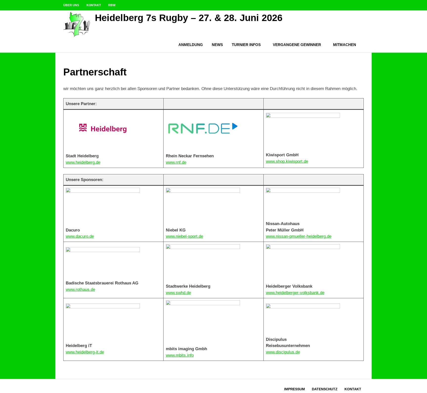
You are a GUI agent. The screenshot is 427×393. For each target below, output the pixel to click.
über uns (71, 5)
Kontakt (93, 5)
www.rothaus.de (80, 289)
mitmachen (344, 45)
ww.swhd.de (180, 292)
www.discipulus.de (283, 352)
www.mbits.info (180, 355)
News (217, 45)
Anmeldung (190, 45)
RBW (111, 5)
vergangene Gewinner (297, 45)
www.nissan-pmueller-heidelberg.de (298, 236)
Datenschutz (325, 389)
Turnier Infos (246, 45)
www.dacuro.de (80, 236)
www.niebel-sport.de (184, 236)
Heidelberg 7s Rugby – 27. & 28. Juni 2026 (188, 18)
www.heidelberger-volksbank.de (295, 292)
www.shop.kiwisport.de (287, 161)
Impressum (294, 389)
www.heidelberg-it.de (85, 352)
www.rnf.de (176, 162)
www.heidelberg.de (83, 162)
